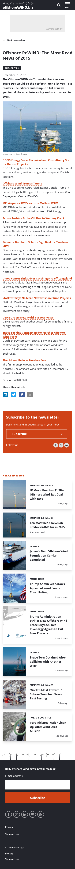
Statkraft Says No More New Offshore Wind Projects (37, 298)
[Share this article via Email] (30, 394)
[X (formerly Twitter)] (61, 445)
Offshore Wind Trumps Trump (22, 183)
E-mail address (14, 775)
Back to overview (16, 40)
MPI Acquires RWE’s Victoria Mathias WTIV (30, 203)
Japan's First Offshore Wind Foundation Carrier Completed (49, 555)
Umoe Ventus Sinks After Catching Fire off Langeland (37, 278)
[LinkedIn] (66, 445)
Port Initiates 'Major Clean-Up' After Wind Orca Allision (48, 727)
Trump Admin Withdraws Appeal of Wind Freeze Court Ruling (47, 588)
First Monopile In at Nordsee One (24, 360)
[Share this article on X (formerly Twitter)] (13, 394)
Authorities (12, 68)
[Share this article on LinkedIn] (5, 394)
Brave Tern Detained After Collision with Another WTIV (48, 662)
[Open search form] (59, 5)
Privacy (9, 827)
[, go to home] (18, 5)
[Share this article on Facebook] (22, 394)
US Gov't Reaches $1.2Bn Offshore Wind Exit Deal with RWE (47, 494)
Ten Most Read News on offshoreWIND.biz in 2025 (47, 525)
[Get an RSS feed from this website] (40, 814)
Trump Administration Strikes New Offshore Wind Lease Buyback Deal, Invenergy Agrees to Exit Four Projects (48, 625)
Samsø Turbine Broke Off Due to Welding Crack (34, 218)
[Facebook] (55, 445)
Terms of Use (12, 834)
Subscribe (19, 434)
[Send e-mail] (32, 814)
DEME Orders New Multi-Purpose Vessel (28, 317)
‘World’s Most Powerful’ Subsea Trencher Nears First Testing (46, 694)
